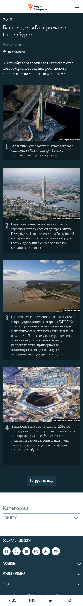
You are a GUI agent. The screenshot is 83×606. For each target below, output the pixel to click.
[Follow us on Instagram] (36, 551)
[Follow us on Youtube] (26, 551)
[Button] (14, 53)
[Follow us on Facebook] (7, 551)
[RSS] (46, 551)
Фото (7, 20)
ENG (32, 600)
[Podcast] (56, 551)
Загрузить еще (41, 481)
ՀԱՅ (13, 600)
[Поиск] (70, 600)
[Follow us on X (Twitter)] (16, 551)
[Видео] (50, 600)
